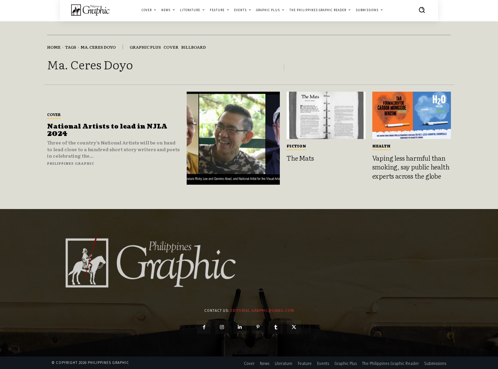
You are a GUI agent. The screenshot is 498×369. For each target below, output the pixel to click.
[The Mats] (326, 115)
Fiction (296, 145)
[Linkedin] (240, 327)
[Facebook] (203, 327)
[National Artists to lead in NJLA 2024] (233, 138)
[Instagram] (222, 327)
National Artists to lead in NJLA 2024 (107, 130)
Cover (54, 114)
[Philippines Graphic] (90, 9)
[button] (422, 10)
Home (54, 47)
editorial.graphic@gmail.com (262, 310)
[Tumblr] (276, 327)
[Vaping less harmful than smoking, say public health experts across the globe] (411, 115)
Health (381, 145)
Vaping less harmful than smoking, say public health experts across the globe (411, 167)
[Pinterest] (258, 327)
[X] (293, 327)
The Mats (300, 158)
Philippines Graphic (71, 163)
